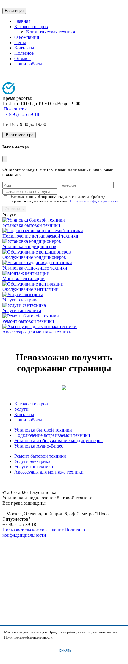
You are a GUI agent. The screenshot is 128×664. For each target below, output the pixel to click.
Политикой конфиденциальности (94, 201)
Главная (22, 21)
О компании (26, 37)
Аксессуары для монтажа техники (37, 331)
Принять (64, 650)
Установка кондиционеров (29, 246)
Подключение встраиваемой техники (40, 235)
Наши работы (28, 63)
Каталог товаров (31, 26)
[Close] (4, 159)
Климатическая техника (50, 31)
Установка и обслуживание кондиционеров (58, 440)
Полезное (24, 53)
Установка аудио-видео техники (34, 267)
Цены (20, 42)
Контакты (24, 47)
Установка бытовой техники (31, 225)
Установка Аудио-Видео (38, 445)
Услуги (21, 409)
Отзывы (22, 58)
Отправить (14, 209)
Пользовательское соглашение (33, 529)
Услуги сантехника (21, 310)
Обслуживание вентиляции (30, 289)
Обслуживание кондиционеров (34, 257)
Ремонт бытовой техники (28, 321)
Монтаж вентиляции (23, 278)
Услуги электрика (20, 299)
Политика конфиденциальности (43, 532)
